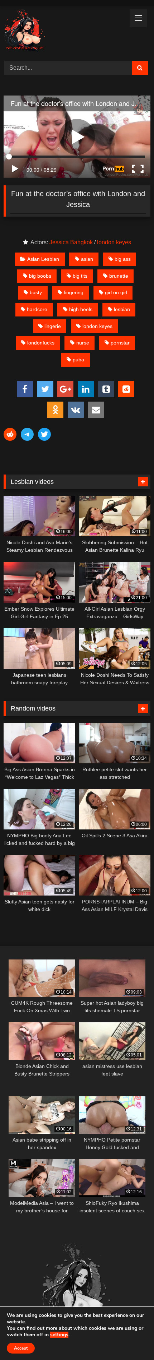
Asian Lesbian (43, 259)
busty (36, 292)
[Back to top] (132, 1339)
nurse (82, 343)
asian (87, 259)
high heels (80, 309)
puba (78, 359)
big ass (123, 259)
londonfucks (40, 343)
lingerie (52, 326)
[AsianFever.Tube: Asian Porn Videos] (63, 32)
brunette (118, 276)
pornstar (120, 343)
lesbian (122, 309)
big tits (80, 276)
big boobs (40, 276)
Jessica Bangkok (71, 242)
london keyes (114, 242)
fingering (73, 292)
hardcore (37, 309)
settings (59, 1335)
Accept (21, 1348)
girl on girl (116, 292)
